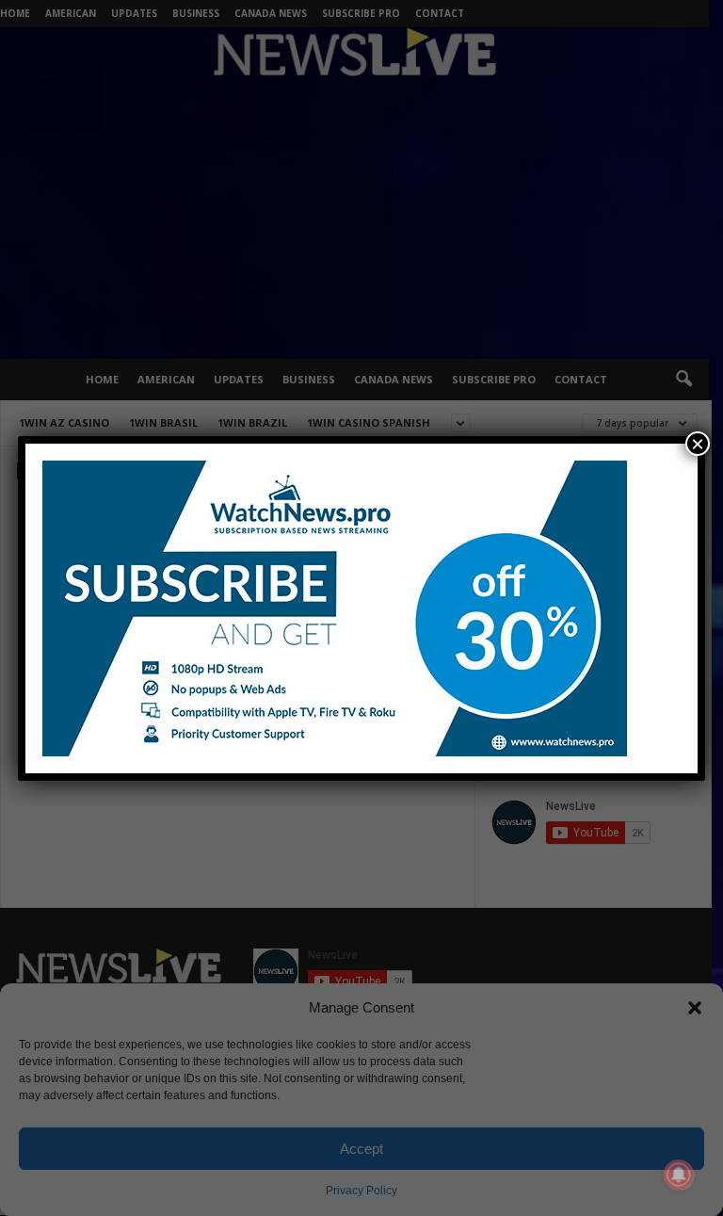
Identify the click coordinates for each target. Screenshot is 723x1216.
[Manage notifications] (679, 1174)
